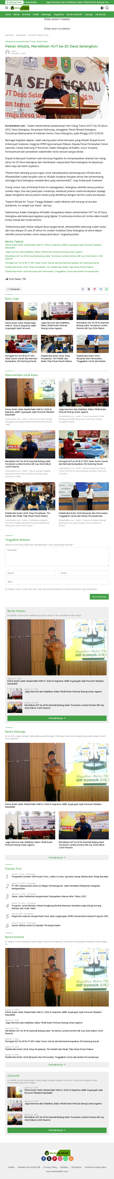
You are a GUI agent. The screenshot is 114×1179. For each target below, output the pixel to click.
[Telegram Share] (100, 289)
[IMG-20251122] (57, 28)
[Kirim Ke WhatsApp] (106, 289)
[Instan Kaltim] (19, 7)
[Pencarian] (107, 8)
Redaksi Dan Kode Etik (29, 1167)
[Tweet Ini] (89, 289)
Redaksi (64, 1167)
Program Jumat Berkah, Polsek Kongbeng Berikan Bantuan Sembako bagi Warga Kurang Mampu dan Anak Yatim (56, 907)
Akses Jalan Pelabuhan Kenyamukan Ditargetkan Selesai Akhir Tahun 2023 (49, 896)
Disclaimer (76, 1167)
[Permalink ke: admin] (7, 52)
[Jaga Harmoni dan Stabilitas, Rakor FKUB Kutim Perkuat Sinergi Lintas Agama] (57, 311)
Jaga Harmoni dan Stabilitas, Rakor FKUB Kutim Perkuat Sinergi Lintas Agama (48, 2)
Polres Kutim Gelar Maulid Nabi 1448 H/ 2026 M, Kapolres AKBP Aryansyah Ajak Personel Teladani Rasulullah (53, 246)
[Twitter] (49, 1158)
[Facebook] (43, 1158)
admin (13, 51)
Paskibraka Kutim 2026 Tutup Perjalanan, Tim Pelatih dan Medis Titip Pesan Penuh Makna (49, 267)
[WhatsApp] (65, 1158)
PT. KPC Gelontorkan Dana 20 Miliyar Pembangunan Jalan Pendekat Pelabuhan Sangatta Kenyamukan (56, 887)
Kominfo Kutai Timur (26, 41)
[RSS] (71, 1158)
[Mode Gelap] (102, 8)
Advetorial (10, 41)
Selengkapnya (56, 718)
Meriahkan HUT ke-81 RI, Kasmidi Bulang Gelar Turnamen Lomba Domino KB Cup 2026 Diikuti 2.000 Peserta (54, 257)
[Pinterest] (54, 1158)
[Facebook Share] (83, 289)
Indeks (11, 1167)
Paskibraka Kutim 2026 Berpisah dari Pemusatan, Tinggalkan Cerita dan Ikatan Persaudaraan (52, 271)
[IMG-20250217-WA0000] (57, 19)
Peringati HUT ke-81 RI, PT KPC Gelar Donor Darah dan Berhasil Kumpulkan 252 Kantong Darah (52, 263)
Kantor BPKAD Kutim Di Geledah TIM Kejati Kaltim (36, 925)
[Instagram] (60, 1158)
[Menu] (7, 7)
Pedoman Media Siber (96, 1167)
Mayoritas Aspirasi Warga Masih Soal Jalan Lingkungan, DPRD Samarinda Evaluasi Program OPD (60, 916)
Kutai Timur (42, 41)
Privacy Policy (50, 1167)
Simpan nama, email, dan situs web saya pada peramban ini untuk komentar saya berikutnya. (52, 589)
